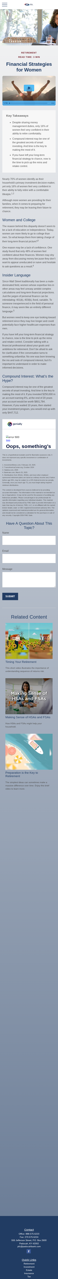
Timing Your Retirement (20, 661)
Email (5, 551)
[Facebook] (29, 1251)
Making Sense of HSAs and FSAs (27, 717)
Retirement (29, 1263)
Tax (29, 1276)
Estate (29, 1270)
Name (5, 532)
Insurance (29, 1273)
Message (7, 569)
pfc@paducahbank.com (29, 1246)
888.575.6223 (32, 1234)
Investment (29, 1267)
